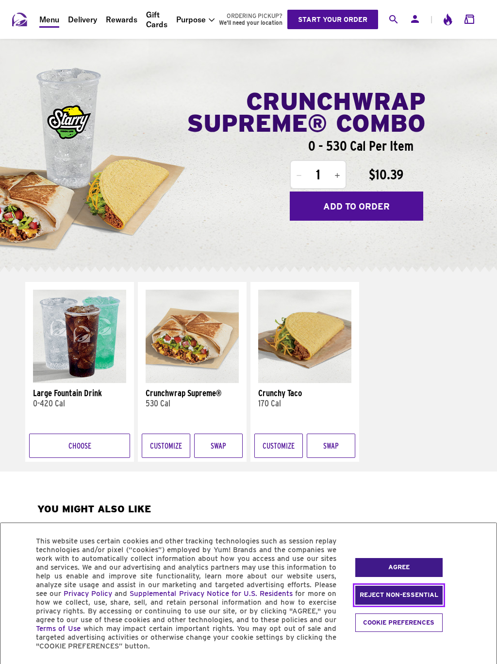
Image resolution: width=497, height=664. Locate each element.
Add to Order (356, 206)
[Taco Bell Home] (20, 19)
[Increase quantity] (337, 175)
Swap (218, 446)
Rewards (121, 19)
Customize (166, 446)
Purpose (191, 19)
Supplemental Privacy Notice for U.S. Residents (211, 593)
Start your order (332, 19)
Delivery (82, 19)
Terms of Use (58, 628)
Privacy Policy (88, 593)
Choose (79, 446)
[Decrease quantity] (299, 175)
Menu (49, 19)
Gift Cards (156, 19)
